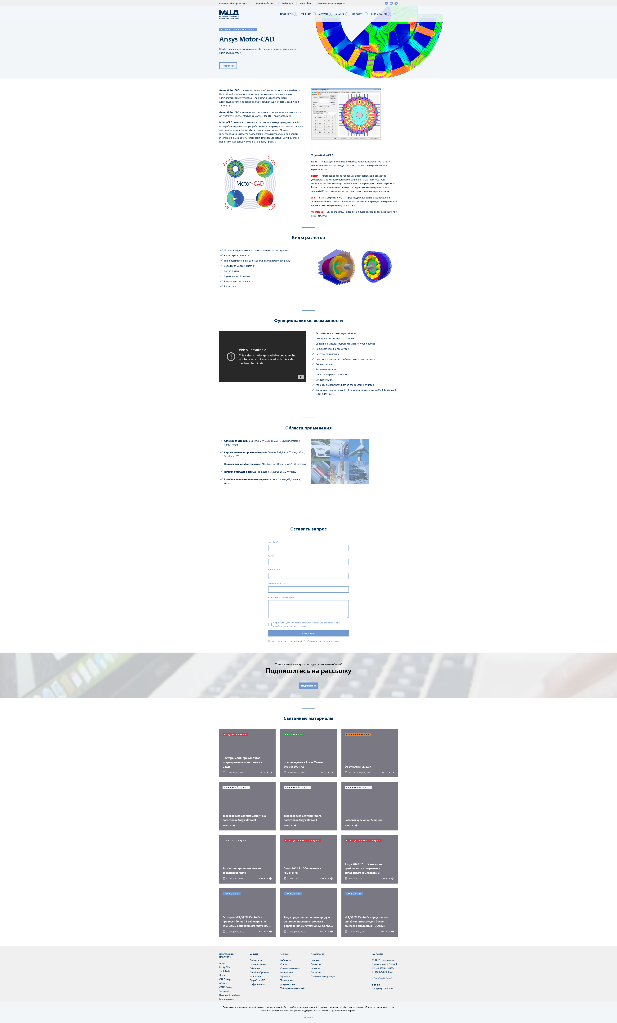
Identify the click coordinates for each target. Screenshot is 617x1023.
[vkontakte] (386, 3)
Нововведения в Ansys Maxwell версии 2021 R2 (304, 764)
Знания (340, 14)
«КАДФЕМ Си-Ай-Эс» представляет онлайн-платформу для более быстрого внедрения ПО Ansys (367, 921)
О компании (379, 14)
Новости (357, 14)
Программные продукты (227, 955)
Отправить (308, 633)
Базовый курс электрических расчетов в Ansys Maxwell (303, 818)
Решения (305, 14)
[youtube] (391, 3)
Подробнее (228, 65)
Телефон (273, 541)
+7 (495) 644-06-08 (382, 978)
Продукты (286, 14)
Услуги (323, 14)
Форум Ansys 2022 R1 (359, 766)
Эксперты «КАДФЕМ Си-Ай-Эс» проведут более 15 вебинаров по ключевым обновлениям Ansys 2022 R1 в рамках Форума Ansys (246, 921)
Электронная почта (278, 583)
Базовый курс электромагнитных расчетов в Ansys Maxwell (244, 818)
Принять (308, 1017)
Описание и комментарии (282, 597)
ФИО (271, 555)
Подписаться (308, 685)
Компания (274, 569)
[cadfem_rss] (396, 3)
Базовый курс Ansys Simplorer (364, 820)
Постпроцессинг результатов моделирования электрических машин (243, 762)
